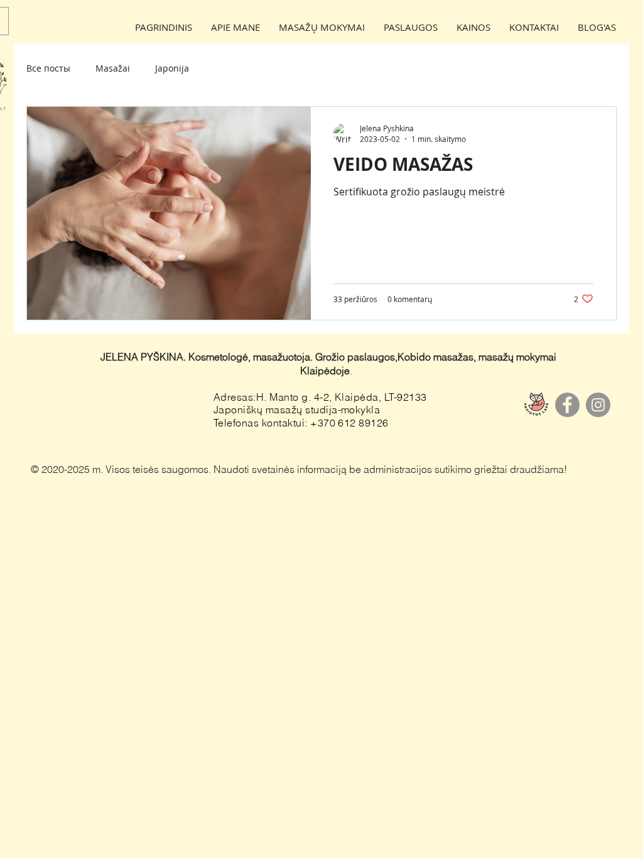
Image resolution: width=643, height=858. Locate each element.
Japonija (172, 68)
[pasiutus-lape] (536, 405)
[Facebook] (567, 405)
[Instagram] (598, 405)
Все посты (48, 68)
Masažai (112, 68)
